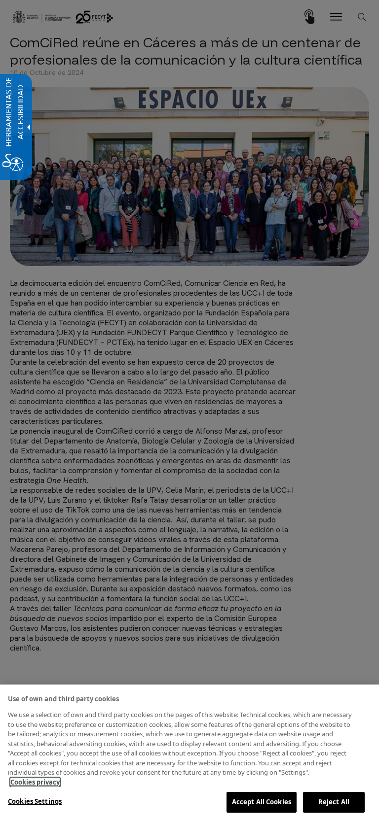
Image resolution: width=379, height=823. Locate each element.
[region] (189, 754)
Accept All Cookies (261, 801)
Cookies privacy (35, 782)
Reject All (333, 801)
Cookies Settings (35, 801)
